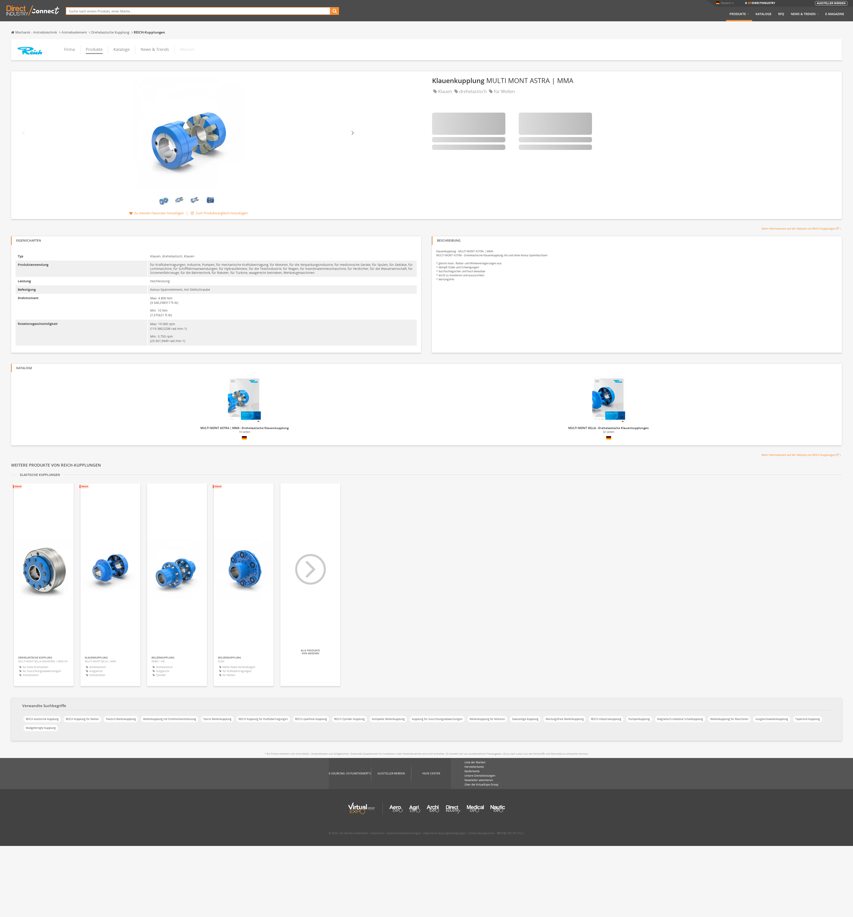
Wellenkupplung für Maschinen (729, 719)
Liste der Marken (474, 762)
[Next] (352, 133)
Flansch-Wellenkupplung (121, 719)
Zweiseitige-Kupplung (525, 719)
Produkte (737, 14)
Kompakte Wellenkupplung (388, 719)
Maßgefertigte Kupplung (41, 728)
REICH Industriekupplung (606, 719)
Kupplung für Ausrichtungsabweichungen (437, 719)
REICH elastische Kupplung (42, 719)
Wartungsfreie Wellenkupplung (565, 719)
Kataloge (763, 14)
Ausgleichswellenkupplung (771, 719)
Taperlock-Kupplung (807, 719)
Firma (69, 49)
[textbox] (198, 11)
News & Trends (803, 14)
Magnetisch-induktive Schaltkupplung (680, 719)
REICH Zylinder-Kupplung (349, 719)
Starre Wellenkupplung (217, 719)
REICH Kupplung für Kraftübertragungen (263, 719)
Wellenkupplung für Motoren (487, 719)
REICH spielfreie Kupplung (311, 719)
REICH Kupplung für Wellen (82, 719)
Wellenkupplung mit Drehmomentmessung (169, 719)
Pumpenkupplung (639, 719)
